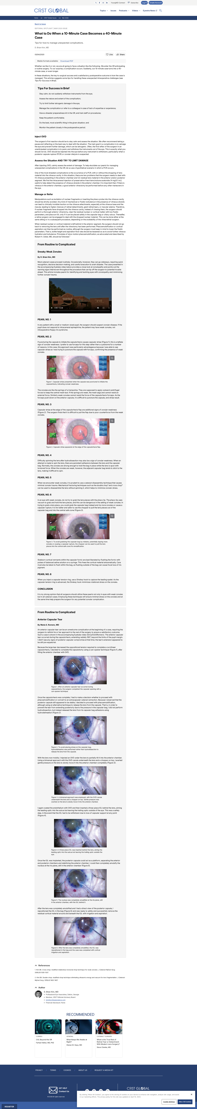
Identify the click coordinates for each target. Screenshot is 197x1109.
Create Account (156, 3)
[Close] (191, 1094)
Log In (144, 3)
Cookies (67, 1070)
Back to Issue (40, 24)
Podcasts (123, 10)
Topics (103, 10)
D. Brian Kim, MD (51, 992)
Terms (53, 1070)
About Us (82, 1070)
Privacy (39, 1070)
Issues (113, 10)
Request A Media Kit (104, 1070)
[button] (42, 965)
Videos (135, 10)
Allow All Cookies (185, 1102)
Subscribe (134, 3)
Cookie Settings (169, 1102)
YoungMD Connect (118, 3)
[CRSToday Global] (51, 11)
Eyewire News (149, 10)
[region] (136, 1099)
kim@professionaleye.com (55, 1000)
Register (9, 1106)
